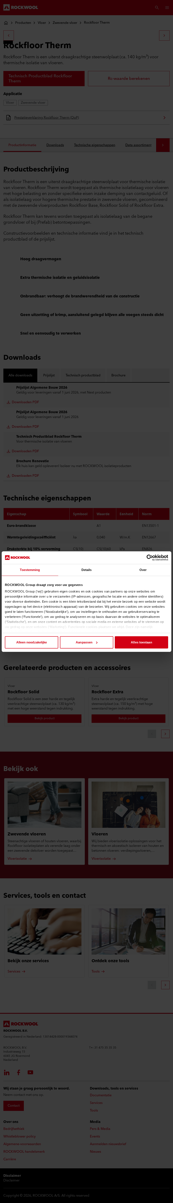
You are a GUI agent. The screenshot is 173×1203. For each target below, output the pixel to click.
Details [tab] (86, 570)
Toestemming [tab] (30, 570)
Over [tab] (143, 570)
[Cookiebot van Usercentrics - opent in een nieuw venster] (149, 557)
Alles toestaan (141, 642)
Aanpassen (84, 642)
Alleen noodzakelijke (31, 642)
